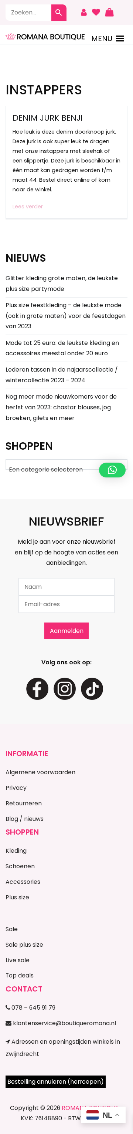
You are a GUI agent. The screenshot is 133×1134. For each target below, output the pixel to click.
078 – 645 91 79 (32, 1007)
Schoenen (20, 866)
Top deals (20, 975)
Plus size (17, 897)
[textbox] (66, 470)
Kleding (16, 850)
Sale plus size (24, 944)
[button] (101, 38)
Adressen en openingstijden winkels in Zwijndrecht (63, 1047)
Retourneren (24, 803)
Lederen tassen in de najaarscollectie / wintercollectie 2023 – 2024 (62, 375)
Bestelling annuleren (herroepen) (55, 1081)
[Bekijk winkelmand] (109, 12)
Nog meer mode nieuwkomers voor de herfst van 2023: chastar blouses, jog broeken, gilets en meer (61, 407)
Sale (12, 929)
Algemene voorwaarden (40, 772)
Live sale (18, 960)
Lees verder (28, 206)
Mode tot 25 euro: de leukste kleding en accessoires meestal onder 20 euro (62, 348)
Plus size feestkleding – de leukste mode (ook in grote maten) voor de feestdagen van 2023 (66, 316)
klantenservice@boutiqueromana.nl (63, 1023)
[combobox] (66, 464)
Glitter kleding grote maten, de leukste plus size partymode (62, 283)
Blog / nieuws (25, 819)
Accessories (23, 882)
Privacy (16, 788)
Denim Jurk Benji (48, 118)
